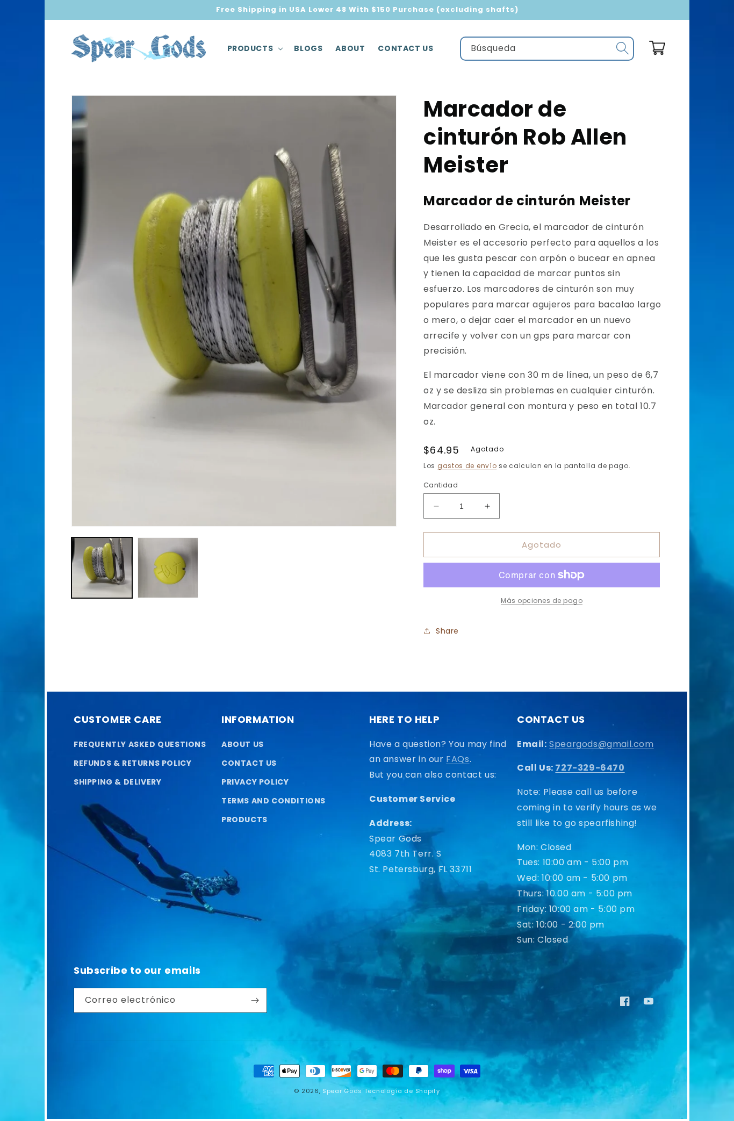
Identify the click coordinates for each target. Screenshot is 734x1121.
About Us (242, 744)
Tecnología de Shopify (402, 1091)
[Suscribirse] (255, 1000)
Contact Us (249, 763)
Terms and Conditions (273, 800)
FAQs (457, 759)
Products (244, 819)
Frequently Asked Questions (140, 744)
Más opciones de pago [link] (541, 600)
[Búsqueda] (622, 48)
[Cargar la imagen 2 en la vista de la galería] (168, 567)
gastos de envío (467, 465)
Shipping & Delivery (117, 782)
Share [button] (447, 631)
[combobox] (547, 49)
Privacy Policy (255, 782)
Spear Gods (342, 1091)
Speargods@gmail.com (601, 744)
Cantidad (440, 485)
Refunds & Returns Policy (132, 763)
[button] (254, 48)
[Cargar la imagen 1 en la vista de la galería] (101, 567)
